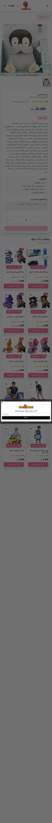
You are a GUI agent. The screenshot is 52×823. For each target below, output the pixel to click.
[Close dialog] (2, 403)
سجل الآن (26, 417)
